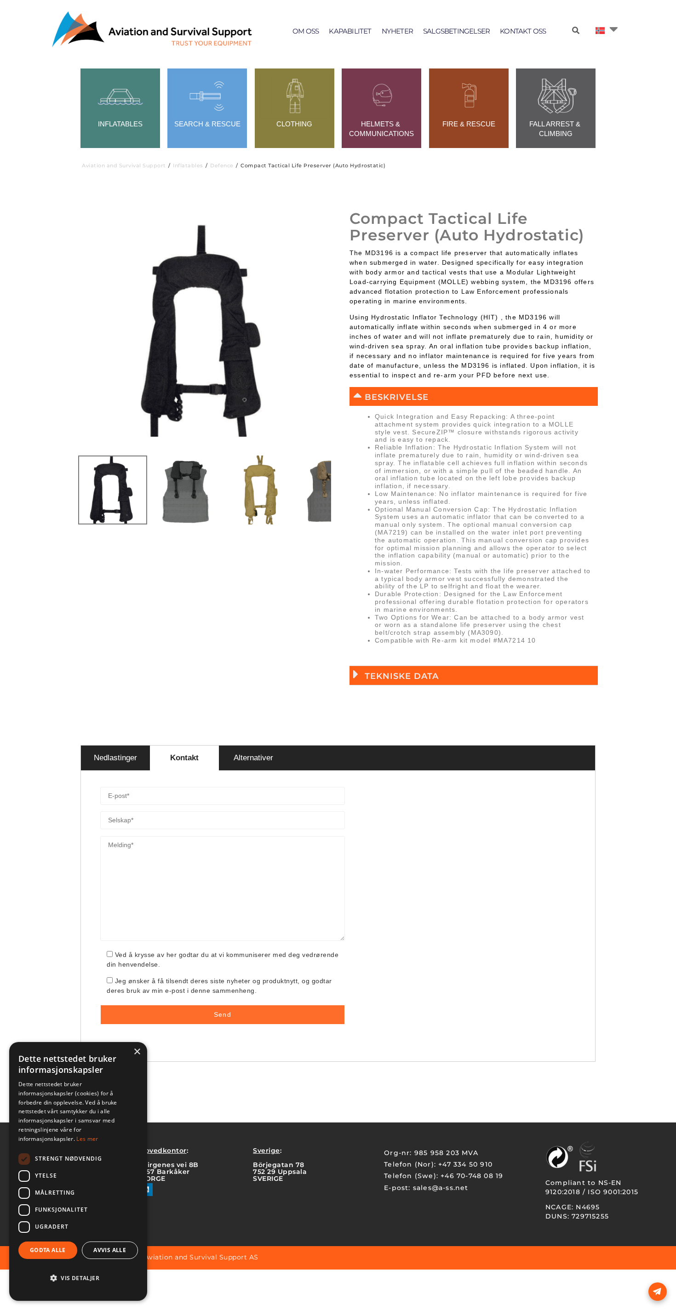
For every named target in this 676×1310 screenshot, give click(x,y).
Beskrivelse (397, 397)
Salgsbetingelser (456, 31)
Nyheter (397, 31)
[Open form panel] (657, 1291)
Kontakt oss (523, 31)
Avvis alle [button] (109, 1250)
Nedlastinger (115, 757)
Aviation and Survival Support (124, 165)
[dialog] (78, 1171)
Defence (222, 165)
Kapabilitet (350, 31)
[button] (473, 396)
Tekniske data (402, 676)
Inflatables (188, 165)
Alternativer (253, 757)
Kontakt (184, 757)
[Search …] (576, 31)
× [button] (136, 1051)
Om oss (305, 31)
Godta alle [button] (48, 1250)
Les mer (87, 1139)
